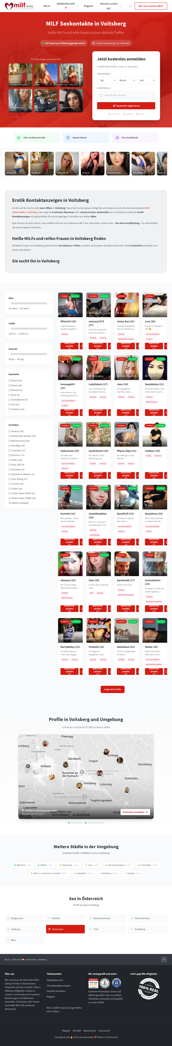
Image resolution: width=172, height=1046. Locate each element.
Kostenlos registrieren (128, 105)
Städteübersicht (55, 980)
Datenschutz (89, 1030)
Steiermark (31, 959)
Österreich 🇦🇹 (18, 959)
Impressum (104, 1030)
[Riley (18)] (52, 777)
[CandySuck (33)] (79, 785)
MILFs (47, 6)
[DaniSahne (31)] (106, 751)
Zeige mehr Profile (112, 689)
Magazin (88, 6)
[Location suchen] (130, 6)
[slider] (9, 303)
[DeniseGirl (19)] (119, 760)
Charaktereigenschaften (59, 985)
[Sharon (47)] (45, 743)
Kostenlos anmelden (133, 812)
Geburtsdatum (103, 73)
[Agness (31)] (65, 764)
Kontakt (77, 1030)
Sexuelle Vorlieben (56, 991)
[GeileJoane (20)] (126, 790)
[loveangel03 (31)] (99, 773)
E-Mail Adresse (103, 88)
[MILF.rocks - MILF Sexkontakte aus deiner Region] (19, 6)
